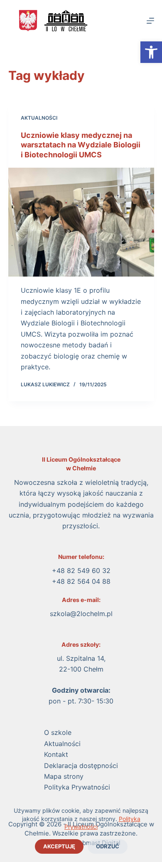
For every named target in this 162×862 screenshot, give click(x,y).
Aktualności (39, 118)
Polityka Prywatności (77, 787)
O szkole (57, 732)
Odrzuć (107, 846)
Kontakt (56, 754)
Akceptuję (59, 846)
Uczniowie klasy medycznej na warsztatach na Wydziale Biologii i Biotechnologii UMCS (80, 145)
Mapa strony (63, 776)
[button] (151, 52)
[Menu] (150, 20)
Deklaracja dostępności (81, 765)
